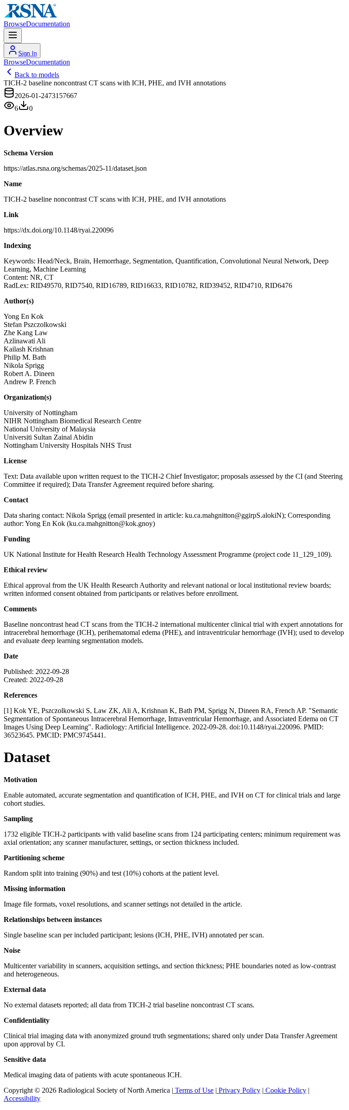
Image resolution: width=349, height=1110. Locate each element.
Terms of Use (193, 1090)
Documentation (48, 24)
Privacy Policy (238, 1090)
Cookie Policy (285, 1090)
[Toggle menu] (13, 35)
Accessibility (22, 1098)
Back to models (37, 75)
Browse (15, 24)
